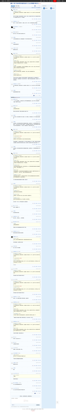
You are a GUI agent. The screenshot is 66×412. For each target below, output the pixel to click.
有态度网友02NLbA (16, 11)
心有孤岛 (14, 362)
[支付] (50, 1)
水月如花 (14, 246)
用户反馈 (57, 402)
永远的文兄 (15, 194)
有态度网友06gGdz (15, 321)
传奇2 (14, 342)
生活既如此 (15, 190)
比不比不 (15, 238)
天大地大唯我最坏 (16, 313)
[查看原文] (40, 3)
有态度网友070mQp (15, 231)
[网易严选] (47, 1)
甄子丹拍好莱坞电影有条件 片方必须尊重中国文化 (26, 3)
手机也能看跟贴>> (38, 7)
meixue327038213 (15, 373)
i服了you (14, 205)
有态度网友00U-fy (15, 296)
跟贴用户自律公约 (34, 7)
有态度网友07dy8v (15, 216)
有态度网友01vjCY (16, 174)
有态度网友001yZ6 (15, 251)
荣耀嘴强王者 (14, 236)
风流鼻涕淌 (15, 165)
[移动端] (41, 1)
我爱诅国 (14, 99)
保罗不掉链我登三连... (15, 26)
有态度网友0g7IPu (15, 21)
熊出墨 (14, 9)
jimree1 (14, 279)
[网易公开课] (44, 1)
